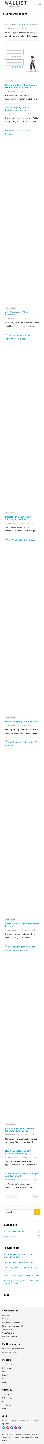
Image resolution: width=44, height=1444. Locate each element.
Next (36, 1197)
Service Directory (9, 1329)
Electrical (5, 1372)
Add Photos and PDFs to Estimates (17, 313)
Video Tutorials (8, 1333)
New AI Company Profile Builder (21, 721)
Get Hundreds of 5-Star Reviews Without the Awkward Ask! (21, 86)
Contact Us (6, 1405)
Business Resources (9, 1336)
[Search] (37, 1212)
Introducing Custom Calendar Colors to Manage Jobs (20, 1129)
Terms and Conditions (10, 1437)
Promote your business (11, 1322)
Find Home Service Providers (13, 1349)
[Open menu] (40, 4)
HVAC (4, 1379)
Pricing (5, 1319)
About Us (6, 1394)
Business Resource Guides (15, 1231)
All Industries (7, 1365)
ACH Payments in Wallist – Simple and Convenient (21, 1174)
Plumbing (6, 1375)
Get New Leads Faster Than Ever (18, 1262)
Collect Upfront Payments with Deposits (21, 1275)
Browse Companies (9, 1352)
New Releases (10, 81)
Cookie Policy (26, 1437)
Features (5, 1315)
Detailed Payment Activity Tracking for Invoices (18, 518)
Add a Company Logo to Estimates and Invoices (17, 108)
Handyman (6, 1368)
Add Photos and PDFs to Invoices (21, 24)
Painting (5, 1382)
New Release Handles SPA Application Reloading (18, 1152)
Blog (4, 1408)
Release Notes (7, 1398)
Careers (5, 1401)
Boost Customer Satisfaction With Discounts (22, 924)
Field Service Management (12, 1326)
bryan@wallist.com (12, 28)
